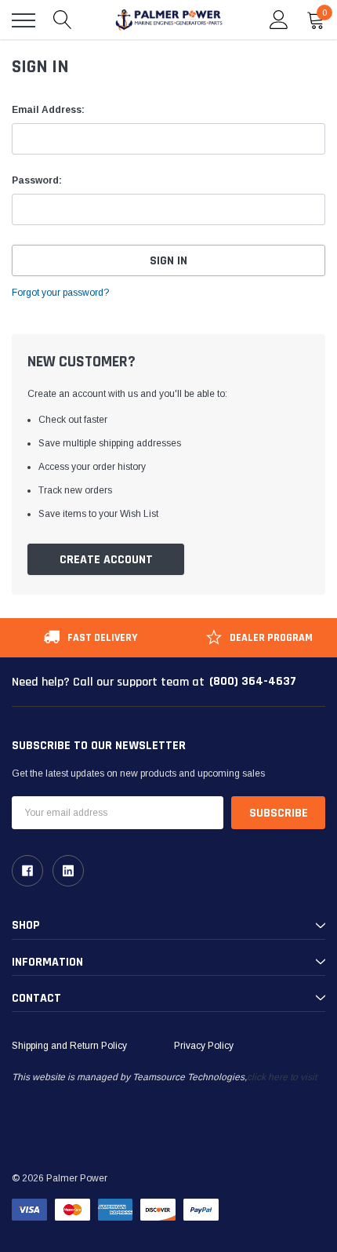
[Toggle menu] (23, 20)
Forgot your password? (60, 292)
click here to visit (282, 1077)
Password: (37, 180)
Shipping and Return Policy (69, 1045)
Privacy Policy (204, 1045)
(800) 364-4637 (252, 681)
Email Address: (48, 109)
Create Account (106, 559)
